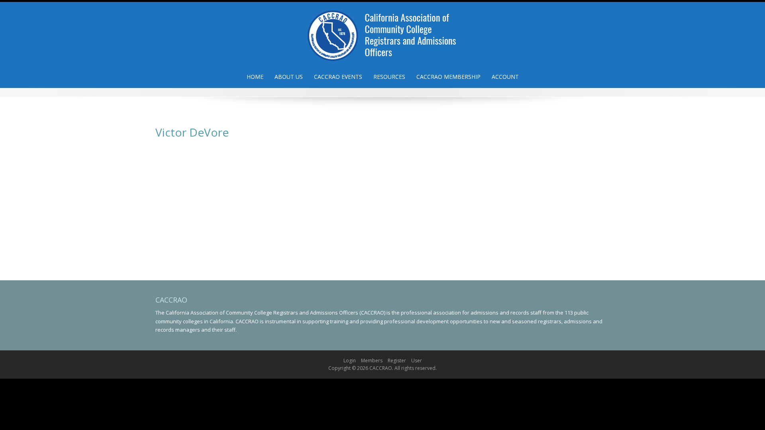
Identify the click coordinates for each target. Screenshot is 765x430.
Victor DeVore (288, 155)
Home (255, 76)
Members (371, 360)
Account (505, 76)
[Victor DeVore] (205, 139)
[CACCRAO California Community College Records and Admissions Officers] (382, 33)
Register (397, 360)
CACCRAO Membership (448, 76)
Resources (389, 76)
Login (349, 360)
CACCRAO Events (338, 76)
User (416, 360)
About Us (289, 76)
